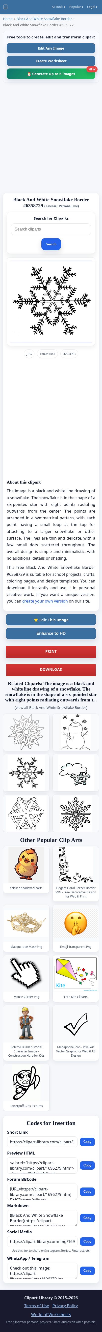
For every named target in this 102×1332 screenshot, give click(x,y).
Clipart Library (38, 1298)
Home (8, 18)
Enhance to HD (51, 633)
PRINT (51, 651)
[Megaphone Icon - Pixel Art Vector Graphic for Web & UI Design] (75, 1024)
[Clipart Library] (5, 6)
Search (51, 244)
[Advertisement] (51, 138)
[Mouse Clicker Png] (26, 974)
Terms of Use (36, 1305)
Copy (87, 1142)
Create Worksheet (51, 60)
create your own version (45, 601)
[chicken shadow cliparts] (26, 865)
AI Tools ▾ (58, 7)
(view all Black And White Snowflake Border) (51, 707)
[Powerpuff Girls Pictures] (26, 1082)
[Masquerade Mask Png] (26, 923)
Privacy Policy (65, 1305)
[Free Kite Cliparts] (75, 974)
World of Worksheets (51, 1314)
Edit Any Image (51, 48)
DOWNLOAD (51, 669)
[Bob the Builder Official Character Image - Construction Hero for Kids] (26, 1024)
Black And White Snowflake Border (44, 18)
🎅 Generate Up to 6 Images (61, 72)
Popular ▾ (76, 7)
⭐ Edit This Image (51, 619)
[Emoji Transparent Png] (75, 923)
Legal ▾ (92, 7)
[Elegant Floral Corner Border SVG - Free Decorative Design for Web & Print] (75, 865)
